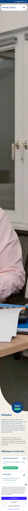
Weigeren (14, 502)
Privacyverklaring (16, 509)
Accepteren (14, 498)
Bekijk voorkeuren (14, 506)
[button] (26, 484)
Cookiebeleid (10, 509)
